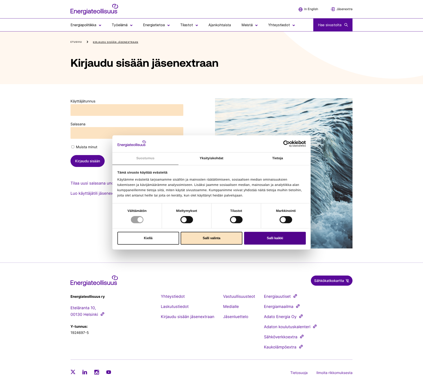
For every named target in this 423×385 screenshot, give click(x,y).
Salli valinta (211, 238)
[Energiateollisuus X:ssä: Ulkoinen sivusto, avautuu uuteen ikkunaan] (72, 372)
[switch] (186, 219)
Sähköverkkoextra (280, 337)
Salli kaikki (275, 238)
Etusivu (76, 42)
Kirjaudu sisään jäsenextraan (187, 317)
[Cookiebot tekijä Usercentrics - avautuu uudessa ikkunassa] (286, 144)
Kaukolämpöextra (280, 347)
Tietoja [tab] (277, 158)
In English (311, 9)
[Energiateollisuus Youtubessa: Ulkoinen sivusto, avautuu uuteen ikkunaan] (108, 372)
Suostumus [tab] (145, 158)
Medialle (231, 306)
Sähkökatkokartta (329, 280)
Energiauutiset (277, 296)
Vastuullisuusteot (239, 296)
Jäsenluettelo (235, 317)
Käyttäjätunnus (82, 101)
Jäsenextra (344, 9)
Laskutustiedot (175, 306)
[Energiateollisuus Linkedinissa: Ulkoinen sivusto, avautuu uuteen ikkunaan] (84, 372)
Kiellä (148, 238)
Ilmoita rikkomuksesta (334, 372)
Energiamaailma (278, 306)
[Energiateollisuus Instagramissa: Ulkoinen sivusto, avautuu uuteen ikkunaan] (96, 372)
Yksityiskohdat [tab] (211, 158)
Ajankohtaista (219, 25)
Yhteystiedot (173, 296)
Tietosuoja (299, 372)
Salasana (77, 124)
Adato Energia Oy (280, 317)
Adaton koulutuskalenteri (287, 327)
